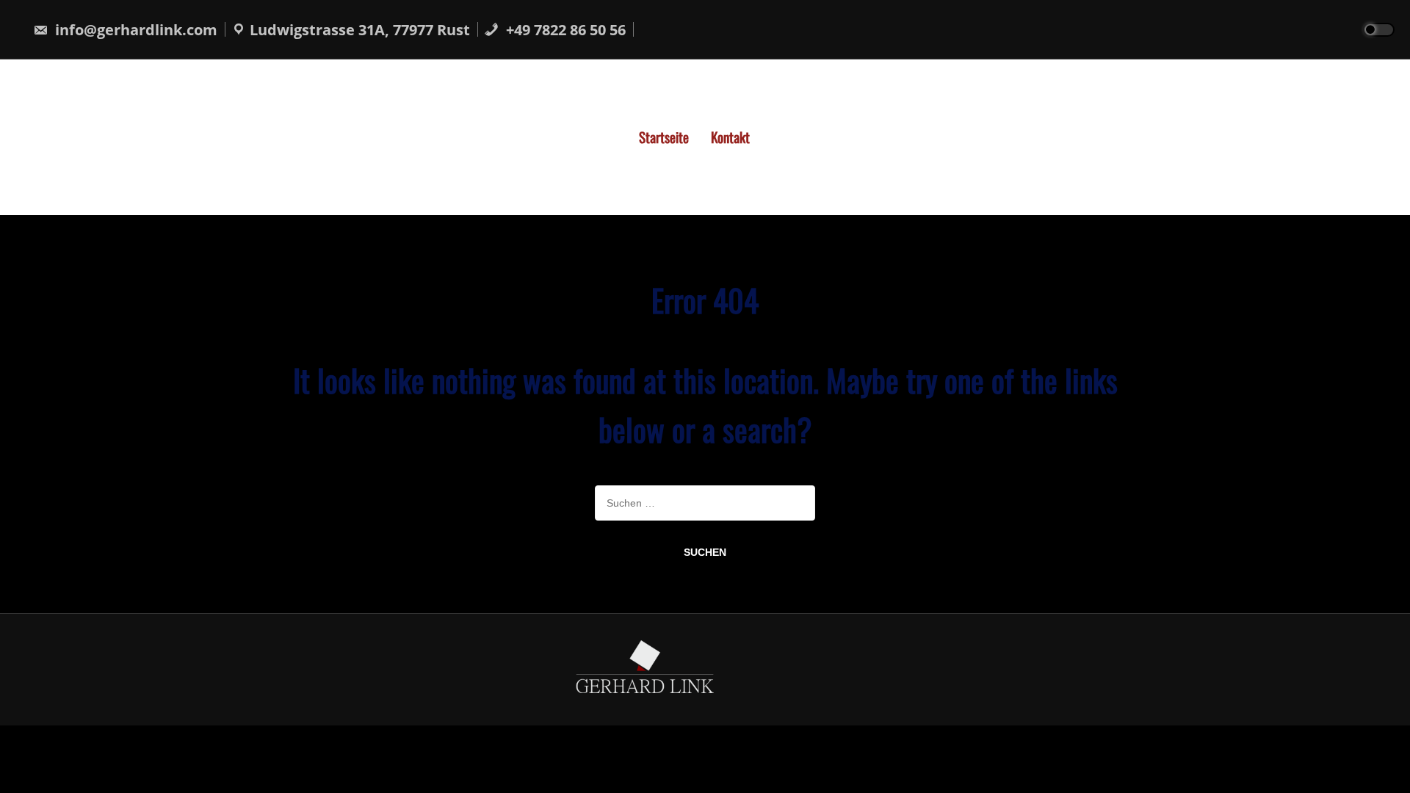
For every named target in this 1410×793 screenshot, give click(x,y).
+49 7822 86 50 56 (564, 30)
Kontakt (730, 136)
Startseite (664, 136)
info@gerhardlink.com (134, 30)
